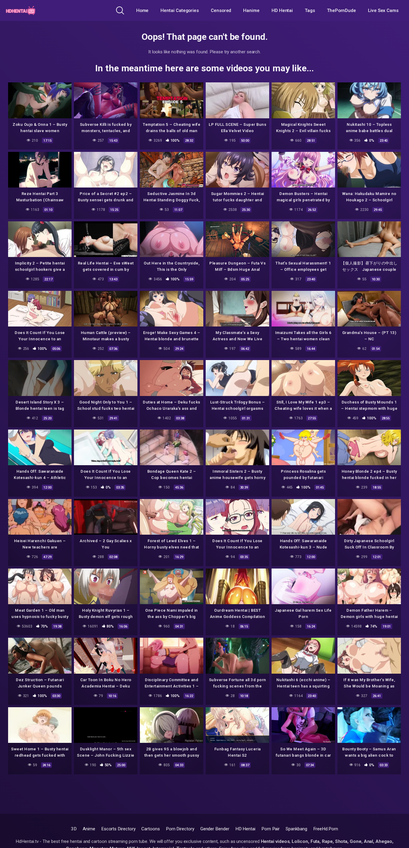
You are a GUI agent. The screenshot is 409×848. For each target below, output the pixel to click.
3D (74, 829)
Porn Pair (270, 829)
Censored (221, 10)
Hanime (251, 10)
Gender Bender (214, 829)
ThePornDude (341, 10)
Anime (89, 829)
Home (142, 10)
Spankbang (296, 829)
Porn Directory (180, 829)
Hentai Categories (179, 10)
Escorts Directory (118, 829)
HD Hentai (282, 10)
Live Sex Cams (383, 10)
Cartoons (150, 829)
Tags (310, 10)
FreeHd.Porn (325, 829)
